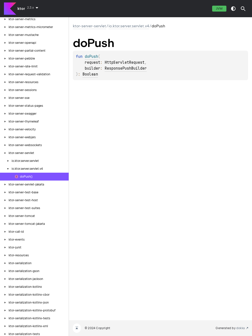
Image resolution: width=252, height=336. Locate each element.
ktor (21, 8)
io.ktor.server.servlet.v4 (129, 26)
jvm (219, 8)
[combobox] (33, 7)
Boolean (90, 74)
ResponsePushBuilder (126, 68)
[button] (243, 9)
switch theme (233, 9)
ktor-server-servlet (89, 26)
